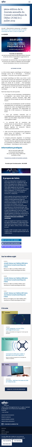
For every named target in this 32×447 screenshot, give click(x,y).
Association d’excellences (7, 415)
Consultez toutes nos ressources (16, 389)
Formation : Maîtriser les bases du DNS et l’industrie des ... (17, 381)
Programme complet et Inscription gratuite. (16, 158)
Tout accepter (7, 440)
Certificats (3, 428)
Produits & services (6, 417)
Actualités (24, 28)
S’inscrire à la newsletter (11, 424)
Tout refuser (17, 440)
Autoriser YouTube (16, 68)
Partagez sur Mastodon (12, 246)
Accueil (3, 28)
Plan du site (4, 433)
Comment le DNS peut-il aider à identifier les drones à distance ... (15, 354)
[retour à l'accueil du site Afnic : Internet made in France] (16, 403)
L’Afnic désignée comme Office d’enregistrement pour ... (15, 329)
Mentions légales (5, 432)
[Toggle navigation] (29, 2)
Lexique (3, 430)
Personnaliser (7, 444)
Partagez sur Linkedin (11, 240)
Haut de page (5, 412)
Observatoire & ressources (13, 28)
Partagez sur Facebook (12, 243)
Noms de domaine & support (7, 419)
